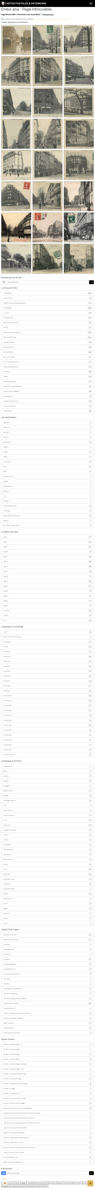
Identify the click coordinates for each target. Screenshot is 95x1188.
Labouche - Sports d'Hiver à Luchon (47, 1142)
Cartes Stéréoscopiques (47, 381)
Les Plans (47, 615)
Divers (47, 620)
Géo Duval (47, 491)
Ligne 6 (47, 566)
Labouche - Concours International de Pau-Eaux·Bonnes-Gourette (47, 1123)
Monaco (47, 918)
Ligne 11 (47, 596)
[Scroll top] (90, 1183)
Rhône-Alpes (47, 874)
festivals (45, 1186)
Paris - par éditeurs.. (47, 352)
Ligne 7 (47, 571)
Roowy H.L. (47, 520)
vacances (10, 1183)
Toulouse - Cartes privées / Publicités (47, 1018)
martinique (29, 1186)
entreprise (21, 1186)
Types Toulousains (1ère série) (47, 1033)
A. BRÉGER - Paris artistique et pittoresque (47, 303)
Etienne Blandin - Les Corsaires (47, 516)
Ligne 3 (47, 547)
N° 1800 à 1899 (47, 735)
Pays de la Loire (47, 854)
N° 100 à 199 (47, 651)
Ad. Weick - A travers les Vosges (47, 1044)
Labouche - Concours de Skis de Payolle (47, 1133)
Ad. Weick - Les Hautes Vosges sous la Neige (47, 1064)
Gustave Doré (47, 442)
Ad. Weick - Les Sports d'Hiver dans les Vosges (47, 1083)
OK (91, 282)
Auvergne (47, 781)
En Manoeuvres (47, 898)
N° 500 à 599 (47, 671)
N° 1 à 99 (47, 646)
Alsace (47, 771)
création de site (50, 1183)
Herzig (47, 452)
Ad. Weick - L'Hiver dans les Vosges (47, 1079)
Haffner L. (47, 447)
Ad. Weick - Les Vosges (47, 1088)
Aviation (47, 894)
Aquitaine (47, 776)
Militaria (47, 327)
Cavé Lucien (47, 427)
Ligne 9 (47, 586)
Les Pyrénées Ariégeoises (47, 964)
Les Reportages (47, 396)
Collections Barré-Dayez (47, 337)
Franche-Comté (47, 810)
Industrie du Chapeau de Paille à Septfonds (47, 998)
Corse (47, 805)
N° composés (47, 642)
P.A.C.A (47, 869)
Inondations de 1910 (47, 879)
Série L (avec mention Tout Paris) (47, 637)
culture (79, 1183)
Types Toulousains (47, 1023)
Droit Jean (47, 432)
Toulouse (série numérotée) (47, 1003)
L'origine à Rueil (47, 766)
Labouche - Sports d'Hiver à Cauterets (47, 1152)
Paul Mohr (47, 501)
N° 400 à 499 (47, 666)
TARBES (47, 376)
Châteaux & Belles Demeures (47, 367)
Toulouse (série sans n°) (47, 1008)
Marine (47, 903)
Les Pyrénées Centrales (47, 969)
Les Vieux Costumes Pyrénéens (47, 974)
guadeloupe (5, 1186)
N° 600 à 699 (47, 676)
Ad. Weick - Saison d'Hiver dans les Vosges (47, 1098)
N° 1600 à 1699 (47, 725)
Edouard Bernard (47, 486)
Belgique (47, 908)
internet (17, 1183)
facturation (40, 1183)
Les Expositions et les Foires (47, 401)
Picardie (47, 864)
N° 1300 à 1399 (47, 710)
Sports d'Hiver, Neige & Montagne (47, 386)
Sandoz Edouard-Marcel (47, 506)
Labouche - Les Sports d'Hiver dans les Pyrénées (47, 1137)
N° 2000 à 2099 (47, 745)
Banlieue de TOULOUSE (47, 935)
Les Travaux (47, 610)
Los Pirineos (47, 979)
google (23, 1183)
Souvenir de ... (47, 884)
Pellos (47, 471)
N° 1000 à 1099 (47, 696)
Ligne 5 (47, 561)
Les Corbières (47, 954)
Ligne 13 (47, 606)
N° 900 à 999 (47, 691)
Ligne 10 (47, 591)
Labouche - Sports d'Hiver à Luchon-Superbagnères (47, 1108)
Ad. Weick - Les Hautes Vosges (47, 1059)
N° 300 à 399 (47, 661)
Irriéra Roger (47, 511)
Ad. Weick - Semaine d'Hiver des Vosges (47, 1103)
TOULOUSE (47, 371)
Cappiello (47, 481)
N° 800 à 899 (47, 686)
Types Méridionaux (47, 1028)
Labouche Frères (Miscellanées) (47, 332)
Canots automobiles (47, 889)
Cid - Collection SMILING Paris (47, 525)
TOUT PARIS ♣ (47, 308)
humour (66, 1183)
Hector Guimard (47, 298)
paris (85, 1183)
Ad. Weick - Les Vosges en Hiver (47, 1093)
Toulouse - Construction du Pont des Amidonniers (47, 1013)
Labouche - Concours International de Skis (47, 1128)
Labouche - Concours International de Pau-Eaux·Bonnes (47, 1118)
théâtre (73, 1183)
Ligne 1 (47, 537)
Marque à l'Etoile (47, 318)
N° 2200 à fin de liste (47, 754)
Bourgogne (47, 786)
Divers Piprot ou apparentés (47, 322)
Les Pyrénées (47, 959)
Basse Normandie (47, 791)
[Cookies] (5, 1183)
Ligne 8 (47, 581)
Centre (47, 820)
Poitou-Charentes (47, 859)
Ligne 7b (47, 576)
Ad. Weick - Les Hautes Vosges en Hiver (47, 1069)
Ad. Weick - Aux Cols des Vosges (47, 1049)
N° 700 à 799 (47, 681)
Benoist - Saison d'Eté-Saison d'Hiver (47, 1162)
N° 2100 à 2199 (47, 750)
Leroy (47, 496)
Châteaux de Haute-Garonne (47, 939)
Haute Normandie (47, 815)
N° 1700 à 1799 (47, 730)
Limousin (47, 835)
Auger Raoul (47, 422)
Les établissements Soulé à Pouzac (47, 989)
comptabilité (31, 1183)
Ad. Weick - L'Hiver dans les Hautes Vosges (47, 1074)
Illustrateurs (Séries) (47, 342)
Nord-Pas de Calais (47, 849)
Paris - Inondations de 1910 (47, 362)
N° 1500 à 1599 (47, 720)
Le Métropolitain (47, 293)
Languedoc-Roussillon (47, 830)
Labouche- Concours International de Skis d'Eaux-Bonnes (47, 1147)
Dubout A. (47, 437)
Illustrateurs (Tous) (47, 347)
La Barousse (47, 944)
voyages (13, 1186)
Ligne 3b (47, 552)
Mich (47, 466)
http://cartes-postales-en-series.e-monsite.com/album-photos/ (51, 19)
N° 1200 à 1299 (47, 705)
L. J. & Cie (47, 313)
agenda (59, 1183)
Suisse (47, 923)
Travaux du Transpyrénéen (47, 993)
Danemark (47, 913)
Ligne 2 (47, 542)
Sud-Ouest (47, 984)
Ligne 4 (47, 557)
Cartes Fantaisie (47, 411)
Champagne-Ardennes (47, 800)
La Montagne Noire (47, 949)
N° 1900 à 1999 (47, 740)
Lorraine (47, 840)
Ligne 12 (47, 601)
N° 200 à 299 (47, 656)
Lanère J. (47, 457)
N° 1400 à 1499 (47, 715)
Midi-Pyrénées (47, 844)
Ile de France (47, 825)
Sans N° (47, 632)
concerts (37, 1186)
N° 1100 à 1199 (47, 700)
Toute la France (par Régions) (47, 391)
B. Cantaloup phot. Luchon (47, 1157)
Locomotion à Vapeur (47, 406)
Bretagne (47, 795)
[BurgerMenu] (90, 3)
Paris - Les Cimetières (47, 357)
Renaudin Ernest (47, 476)
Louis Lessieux (47, 462)
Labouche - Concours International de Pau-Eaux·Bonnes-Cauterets (47, 1113)
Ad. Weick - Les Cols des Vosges (47, 1054)
